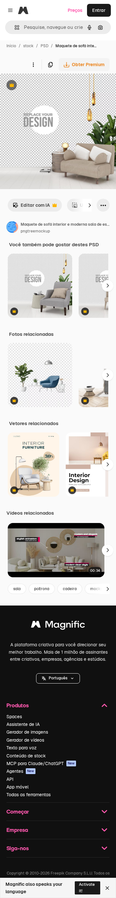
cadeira (70, 588)
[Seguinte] (89, 205)
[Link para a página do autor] (12, 228)
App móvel (17, 787)
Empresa (17, 829)
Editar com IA (31, 207)
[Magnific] (58, 626)
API (10, 779)
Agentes (20, 771)
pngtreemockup (35, 231)
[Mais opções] (33, 64)
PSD (44, 45)
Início (11, 45)
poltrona (41, 588)
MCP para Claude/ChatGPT (40, 763)
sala (17, 588)
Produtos (17, 705)
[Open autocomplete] (14, 27)
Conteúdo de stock (26, 756)
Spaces (14, 716)
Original (41, 86)
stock (28, 45)
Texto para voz (21, 748)
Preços (75, 10)
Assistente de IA (23, 724)
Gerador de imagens (27, 732)
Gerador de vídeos (25, 740)
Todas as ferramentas (28, 795)
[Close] (107, 888)
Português (58, 678)
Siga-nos (17, 848)
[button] (58, 678)
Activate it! (87, 887)
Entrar (99, 10)
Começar (17, 811)
